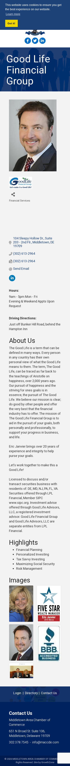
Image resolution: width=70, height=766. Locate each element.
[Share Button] (13, 194)
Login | (19, 693)
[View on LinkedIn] (12, 280)
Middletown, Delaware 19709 (29, 733)
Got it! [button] (11, 23)
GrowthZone (47, 762)
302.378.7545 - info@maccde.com (34, 742)
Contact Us (49, 693)
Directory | (33, 693)
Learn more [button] (13, 14)
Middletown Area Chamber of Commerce (29, 722)
